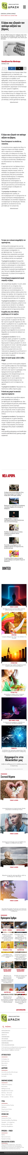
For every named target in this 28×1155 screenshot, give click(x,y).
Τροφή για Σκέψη (14, 800)
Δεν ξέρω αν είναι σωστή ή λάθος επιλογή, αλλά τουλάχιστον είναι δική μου (14, 609)
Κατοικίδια (4, 1086)
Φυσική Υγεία (5, 1111)
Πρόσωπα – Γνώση (7, 1131)
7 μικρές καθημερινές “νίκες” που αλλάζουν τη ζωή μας (14, 637)
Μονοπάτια (4, 1063)
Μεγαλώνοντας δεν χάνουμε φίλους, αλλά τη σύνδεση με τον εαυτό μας (14, 876)
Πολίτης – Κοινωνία (6, 1092)
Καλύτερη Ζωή (20, 950)
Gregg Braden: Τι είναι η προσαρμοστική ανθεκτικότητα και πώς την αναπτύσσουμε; (14, 520)
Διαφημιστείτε (5, 1036)
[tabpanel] (14, 522)
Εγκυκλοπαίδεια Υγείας (7, 1105)
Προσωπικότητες (5, 1136)
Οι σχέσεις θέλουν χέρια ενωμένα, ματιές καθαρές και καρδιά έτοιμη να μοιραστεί (14, 559)
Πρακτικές (4, 1065)
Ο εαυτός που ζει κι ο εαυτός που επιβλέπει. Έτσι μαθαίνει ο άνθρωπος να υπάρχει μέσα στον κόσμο (20, 957)
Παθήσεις (3, 1107)
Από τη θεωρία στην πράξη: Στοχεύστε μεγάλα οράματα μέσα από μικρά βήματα (14, 665)
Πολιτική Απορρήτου (7, 1041)
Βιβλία (3, 1134)
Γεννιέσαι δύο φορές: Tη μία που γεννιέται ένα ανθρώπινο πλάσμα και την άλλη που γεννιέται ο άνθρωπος (14, 910)
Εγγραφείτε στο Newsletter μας (14, 758)
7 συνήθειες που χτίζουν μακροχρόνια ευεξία (7, 956)
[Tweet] (19, 68)
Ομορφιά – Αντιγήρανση (7, 1122)
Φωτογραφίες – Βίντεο (7, 1096)
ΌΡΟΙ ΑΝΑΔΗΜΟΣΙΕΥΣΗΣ (7, 1045)
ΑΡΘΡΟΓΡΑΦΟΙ (5, 1032)
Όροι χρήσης (4, 1039)
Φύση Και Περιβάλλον (7, 1126)
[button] (24, 7)
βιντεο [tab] (6, 569)
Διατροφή (8, 13)
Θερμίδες (13, 13)
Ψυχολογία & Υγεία (7, 950)
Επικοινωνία (5, 1043)
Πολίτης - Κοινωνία (7, 930)
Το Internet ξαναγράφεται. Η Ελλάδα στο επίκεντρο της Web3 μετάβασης (14, 722)
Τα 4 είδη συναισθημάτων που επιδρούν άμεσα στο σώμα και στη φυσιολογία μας (13, 546)
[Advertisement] (14, 118)
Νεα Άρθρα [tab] (8, 476)
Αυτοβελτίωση (6, 1055)
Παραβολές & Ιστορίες (7, 1090)
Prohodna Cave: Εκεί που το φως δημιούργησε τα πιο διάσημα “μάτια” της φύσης (21, 937)
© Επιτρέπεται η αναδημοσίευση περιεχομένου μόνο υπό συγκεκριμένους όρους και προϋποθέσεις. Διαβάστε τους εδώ (13, 1048)
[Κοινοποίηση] (12, 68)
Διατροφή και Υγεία (6, 1074)
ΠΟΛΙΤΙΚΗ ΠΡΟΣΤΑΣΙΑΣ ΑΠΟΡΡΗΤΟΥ (14, 769)
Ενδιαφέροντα (5, 1059)
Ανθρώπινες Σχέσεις (6, 1084)
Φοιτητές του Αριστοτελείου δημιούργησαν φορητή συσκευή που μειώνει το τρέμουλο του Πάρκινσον (7, 979)
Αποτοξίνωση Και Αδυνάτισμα (9, 15)
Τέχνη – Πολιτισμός (6, 1094)
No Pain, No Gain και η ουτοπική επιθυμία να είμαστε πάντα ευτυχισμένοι (13, 533)
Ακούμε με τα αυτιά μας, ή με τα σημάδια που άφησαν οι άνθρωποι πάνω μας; (14, 842)
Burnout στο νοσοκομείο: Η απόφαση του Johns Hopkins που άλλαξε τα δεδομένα (14, 507)
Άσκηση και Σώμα (6, 1118)
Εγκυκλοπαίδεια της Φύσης (9, 1120)
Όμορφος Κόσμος (21, 930)
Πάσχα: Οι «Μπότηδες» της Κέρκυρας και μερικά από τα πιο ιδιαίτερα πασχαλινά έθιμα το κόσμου (21, 1000)
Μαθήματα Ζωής (5, 1088)
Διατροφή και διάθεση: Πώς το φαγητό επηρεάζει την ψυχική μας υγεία (14, 694)
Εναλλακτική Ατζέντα (8, 1142)
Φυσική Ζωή (5, 1114)
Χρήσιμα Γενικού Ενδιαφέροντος (7, 970)
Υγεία (3, 1101)
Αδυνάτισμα (3, 13)
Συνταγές (3, 1076)
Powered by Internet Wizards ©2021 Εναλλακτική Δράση (15, 1152)
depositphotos (5, 1030)
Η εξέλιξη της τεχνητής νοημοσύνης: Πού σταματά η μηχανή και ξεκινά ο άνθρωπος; (14, 750)
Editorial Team (5, 64)
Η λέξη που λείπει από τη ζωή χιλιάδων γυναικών (20, 977)
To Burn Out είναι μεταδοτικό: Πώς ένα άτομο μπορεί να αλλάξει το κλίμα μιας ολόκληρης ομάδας (13, 493)
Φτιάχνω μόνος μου (7, 1124)
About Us (4, 1034)
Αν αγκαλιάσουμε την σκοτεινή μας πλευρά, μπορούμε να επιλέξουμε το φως (14, 809)
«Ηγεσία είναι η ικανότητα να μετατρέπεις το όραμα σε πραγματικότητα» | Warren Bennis (7, 999)
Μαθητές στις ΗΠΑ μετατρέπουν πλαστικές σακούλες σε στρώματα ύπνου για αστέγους (7, 937)
